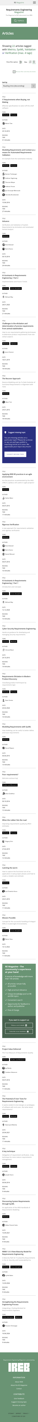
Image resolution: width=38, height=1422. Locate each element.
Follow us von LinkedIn (18, 1025)
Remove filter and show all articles (25, 72)
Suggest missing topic (15, 454)
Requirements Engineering (19, 12)
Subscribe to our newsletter (17, 1031)
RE (19, 2)
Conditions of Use (18, 1416)
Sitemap (11, 1413)
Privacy (25, 1413)
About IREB (19, 1382)
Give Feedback (19, 1398)
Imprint (18, 1413)
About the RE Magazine (19, 1385)
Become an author (19, 1405)
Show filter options (12, 62)
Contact (19, 1389)
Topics (20, 21)
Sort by (4, 82)
